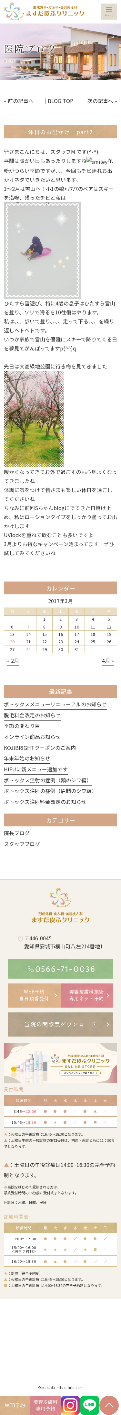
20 (12, 642)
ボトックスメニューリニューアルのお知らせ (55, 704)
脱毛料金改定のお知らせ (32, 715)
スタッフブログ (22, 844)
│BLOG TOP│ (60, 101)
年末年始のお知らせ (27, 758)
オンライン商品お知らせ (32, 736)
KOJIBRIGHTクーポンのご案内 (40, 747)
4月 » (108, 660)
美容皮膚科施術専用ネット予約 (86, 995)
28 (28, 649)
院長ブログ (17, 833)
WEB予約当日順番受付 (34, 995)
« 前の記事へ (19, 101)
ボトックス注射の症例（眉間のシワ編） (50, 791)
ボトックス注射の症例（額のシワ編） (48, 780)
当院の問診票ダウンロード (60, 1024)
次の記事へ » (102, 101)
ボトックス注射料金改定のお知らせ (45, 801)
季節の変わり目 (22, 726)
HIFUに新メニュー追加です (36, 769)
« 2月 (13, 660)
